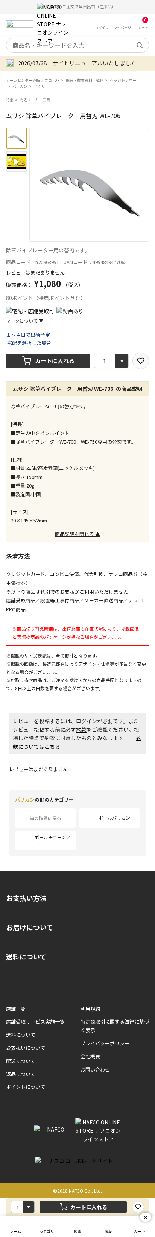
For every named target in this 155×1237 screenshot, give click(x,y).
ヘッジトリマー (123, 80)
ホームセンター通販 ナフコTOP (32, 80)
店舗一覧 (16, 1008)
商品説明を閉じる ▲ (77, 533)
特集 (10, 99)
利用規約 (90, 1008)
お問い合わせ (95, 1069)
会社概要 (90, 1056)
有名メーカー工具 (35, 99)
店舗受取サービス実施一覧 (35, 1021)
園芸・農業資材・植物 (84, 80)
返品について (20, 1074)
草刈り (39, 86)
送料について (26, 956)
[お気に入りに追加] (140, 361)
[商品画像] (16, 138)
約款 (81, 729)
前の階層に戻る (45, 818)
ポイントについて (25, 1086)
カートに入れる (54, 361)
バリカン (19, 86)
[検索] (139, 45)
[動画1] (16, 161)
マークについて (24, 320)
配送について (20, 1060)
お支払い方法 (26, 898)
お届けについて (29, 927)
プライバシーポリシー (105, 1043)
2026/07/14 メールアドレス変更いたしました (79, 63)
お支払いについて (25, 1047)
